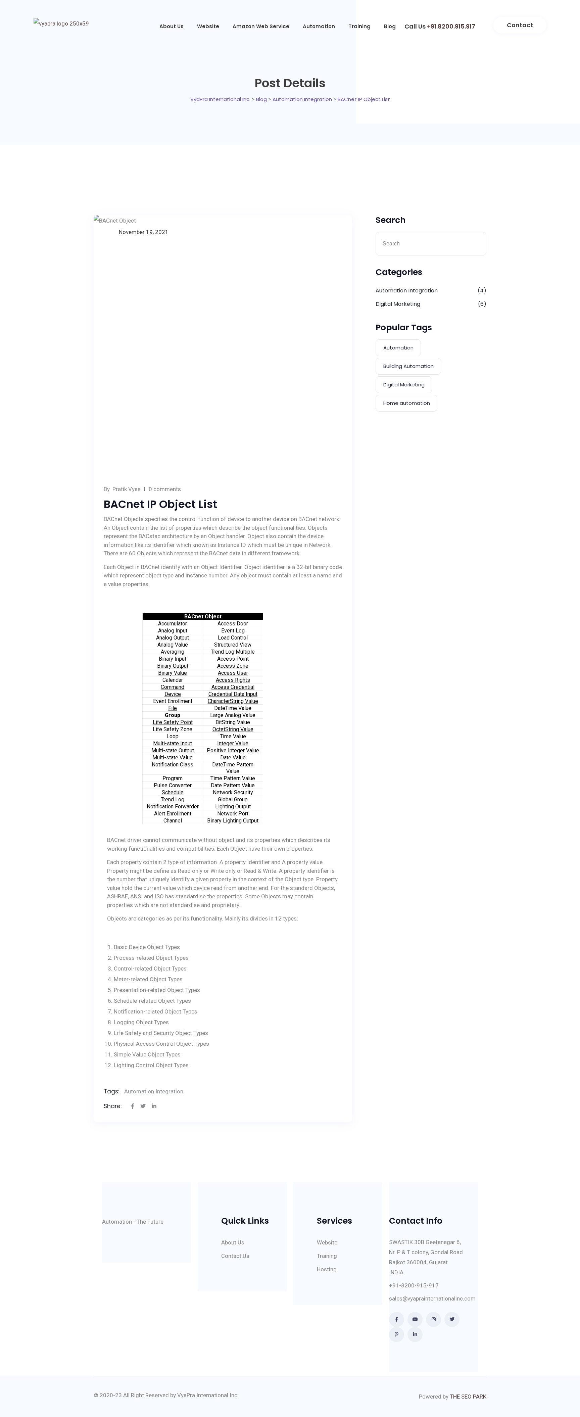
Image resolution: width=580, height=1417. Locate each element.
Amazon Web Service (261, 26)
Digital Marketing (398, 304)
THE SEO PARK (468, 1396)
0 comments (165, 489)
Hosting (327, 1269)
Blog (390, 26)
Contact (520, 25)
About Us (171, 26)
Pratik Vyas (126, 489)
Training (359, 26)
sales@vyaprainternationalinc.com (432, 1298)
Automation (319, 26)
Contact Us (235, 1256)
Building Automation (408, 366)
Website (208, 26)
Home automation (406, 403)
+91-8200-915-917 (414, 1285)
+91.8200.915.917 (451, 26)
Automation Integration (153, 1091)
